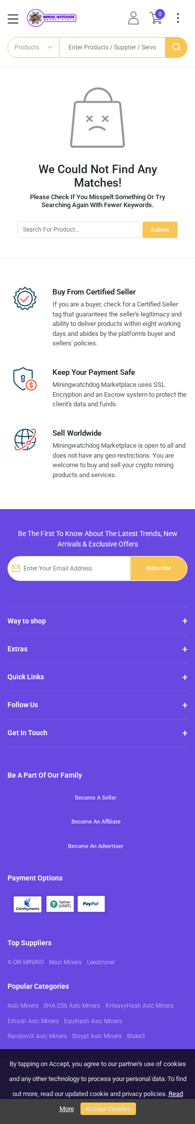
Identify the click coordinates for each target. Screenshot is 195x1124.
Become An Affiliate (96, 821)
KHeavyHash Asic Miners (140, 1005)
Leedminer (101, 962)
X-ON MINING (26, 962)
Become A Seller (95, 797)
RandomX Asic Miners (37, 1036)
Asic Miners (23, 1005)
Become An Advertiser (96, 846)
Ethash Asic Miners (33, 1021)
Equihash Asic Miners (93, 1021)
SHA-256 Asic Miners (72, 1005)
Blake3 (136, 1036)
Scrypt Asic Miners (97, 1036)
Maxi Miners (65, 962)
